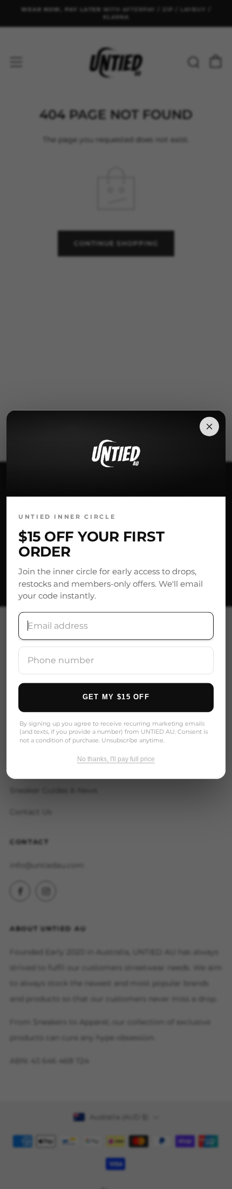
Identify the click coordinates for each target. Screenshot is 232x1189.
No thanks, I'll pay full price (116, 759)
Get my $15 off (116, 697)
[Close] (209, 426)
